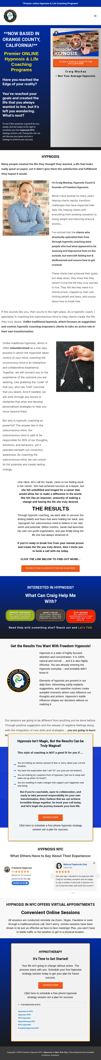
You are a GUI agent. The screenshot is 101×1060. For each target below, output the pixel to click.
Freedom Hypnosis (22, 867)
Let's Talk (85, 627)
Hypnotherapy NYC (26, 1021)
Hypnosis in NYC (25, 1011)
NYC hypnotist (24, 1025)
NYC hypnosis (24, 1018)
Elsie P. (66, 864)
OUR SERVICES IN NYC (31, 1005)
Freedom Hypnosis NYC (28, 1028)
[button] (75, 43)
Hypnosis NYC (24, 1015)
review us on (19, 883)
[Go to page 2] (75, 893)
